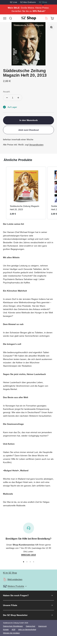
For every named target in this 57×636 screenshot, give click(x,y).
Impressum (42, 626)
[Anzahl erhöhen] (18, 98)
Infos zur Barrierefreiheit (27, 629)
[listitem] (26, 193)
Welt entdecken (14, 579)
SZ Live (13, 2)
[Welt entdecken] (5, 579)
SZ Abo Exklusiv (28, 2)
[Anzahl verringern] (7, 98)
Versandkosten (36, 144)
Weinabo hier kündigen (11, 633)
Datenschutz (30, 626)
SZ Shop (43, 2)
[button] (3, 193)
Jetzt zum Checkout (28, 130)
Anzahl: (6, 91)
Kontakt (6, 629)
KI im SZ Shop (10, 572)
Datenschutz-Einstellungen (13, 626)
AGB (13, 629)
